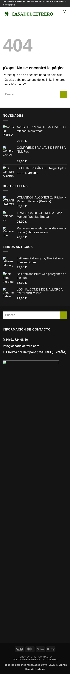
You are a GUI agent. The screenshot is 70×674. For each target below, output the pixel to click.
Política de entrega (26, 659)
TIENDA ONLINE (26, 656)
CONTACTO (45, 656)
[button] (59, 13)
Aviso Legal (50, 659)
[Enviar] (63, 94)
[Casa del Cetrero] (29, 14)
